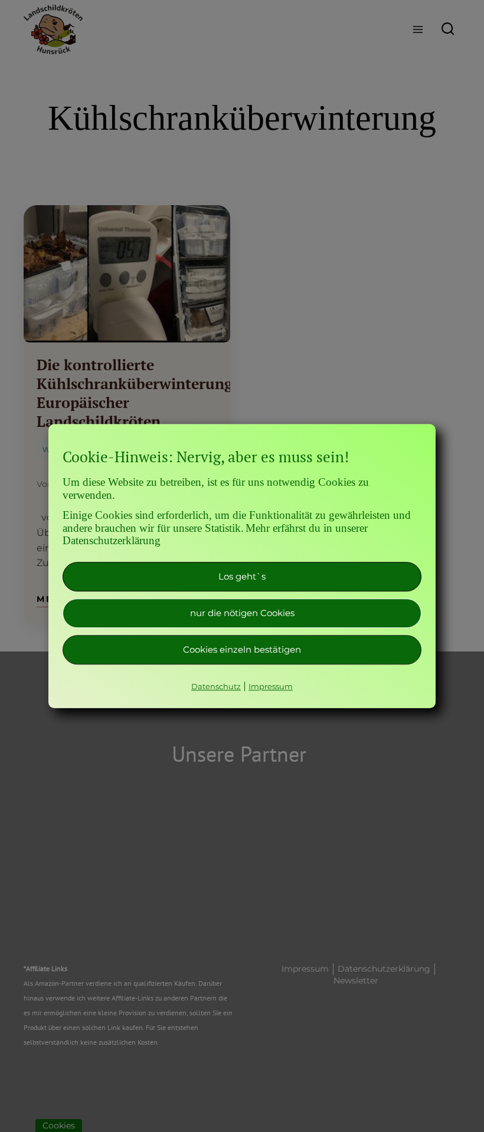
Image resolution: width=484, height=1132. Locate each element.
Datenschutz (216, 686)
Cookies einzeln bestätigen (242, 649)
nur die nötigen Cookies (242, 612)
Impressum (270, 686)
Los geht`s (242, 576)
